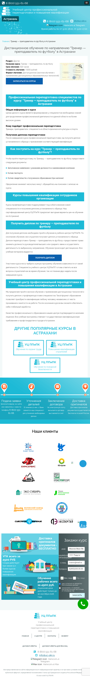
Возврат (65, 636)
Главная (25, 636)
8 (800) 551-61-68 (17, 3)
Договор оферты (29, 646)
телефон (63, 570)
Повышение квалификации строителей (61, 350)
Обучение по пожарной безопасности (45, 368)
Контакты (52, 636)
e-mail (63, 563)
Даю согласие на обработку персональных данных (72, 584)
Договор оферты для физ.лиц (55, 646)
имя (64, 549)
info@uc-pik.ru (80, 21)
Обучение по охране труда (28, 349)
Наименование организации (63, 556)
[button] (86, 2)
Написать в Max (51, 664)
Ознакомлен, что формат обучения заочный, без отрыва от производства (73, 589)
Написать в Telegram (74, 25)
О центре (38, 636)
